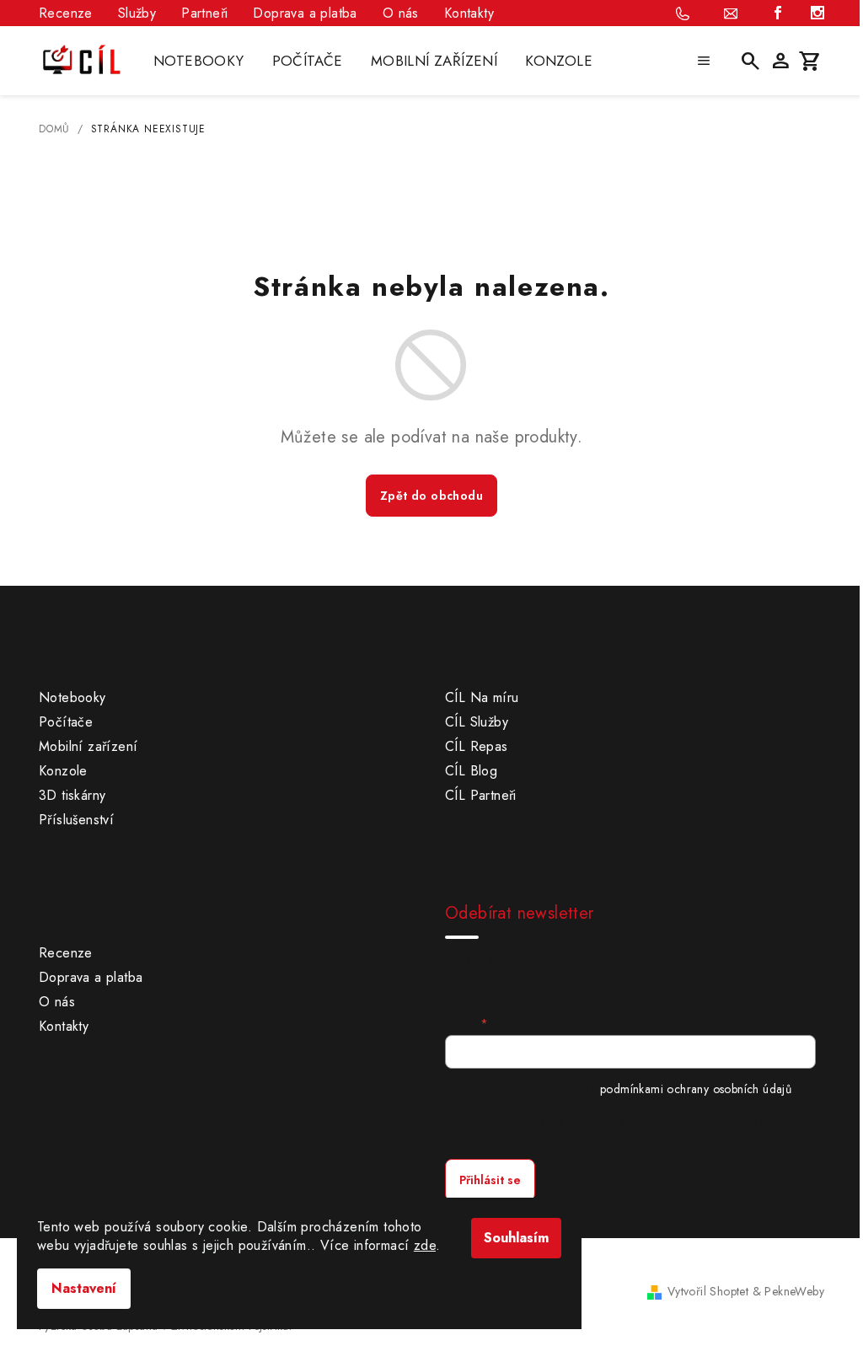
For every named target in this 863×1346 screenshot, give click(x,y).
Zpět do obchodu (431, 495)
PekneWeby (794, 1291)
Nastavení (83, 1288)
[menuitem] (199, 60)
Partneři (204, 13)
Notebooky (72, 697)
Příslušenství (76, 819)
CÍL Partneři (481, 795)
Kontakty (469, 13)
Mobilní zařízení (88, 746)
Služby (137, 13)
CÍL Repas (476, 746)
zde (425, 1245)
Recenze (66, 13)
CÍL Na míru (481, 697)
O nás (401, 13)
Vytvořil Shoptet (707, 1291)
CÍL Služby (476, 722)
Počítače (66, 722)
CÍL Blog (471, 770)
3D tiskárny (72, 795)
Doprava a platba (304, 13)
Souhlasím (516, 1237)
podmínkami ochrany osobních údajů (695, 1089)
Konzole (63, 770)
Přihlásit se (490, 1180)
